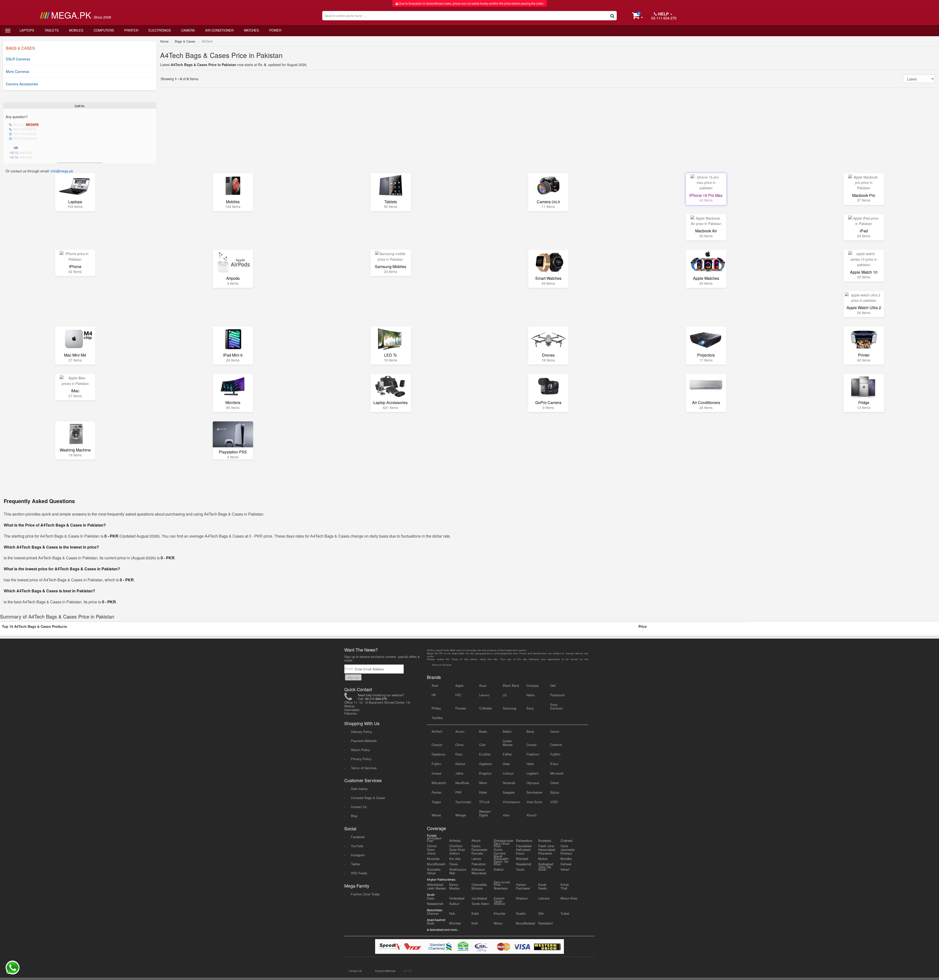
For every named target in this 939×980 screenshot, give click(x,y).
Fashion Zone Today (365, 894)
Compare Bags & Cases (368, 797)
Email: (350, 668)
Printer (131, 30)
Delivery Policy (361, 731)
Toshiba (437, 717)
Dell (553, 685)
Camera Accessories (22, 83)
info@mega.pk (62, 171)
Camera (188, 30)
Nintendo (509, 782)
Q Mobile (485, 708)
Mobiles (76, 30)
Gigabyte (485, 763)
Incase (436, 773)
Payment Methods (364, 740)
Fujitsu (436, 763)
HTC (458, 695)
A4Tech (437, 731)
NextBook (462, 782)
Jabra (459, 773)
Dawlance (438, 754)
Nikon (483, 782)
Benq (530, 731)
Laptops (27, 30)
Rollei (483, 792)
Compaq (532, 685)
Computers (104, 30)
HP (434, 695)
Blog (354, 815)
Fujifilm (555, 754)
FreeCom (532, 754)
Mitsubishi (439, 782)
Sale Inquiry (359, 788)
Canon (554, 731)
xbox (506, 815)
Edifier (507, 754)
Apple (459, 685)
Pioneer (460, 708)
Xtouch (531, 815)
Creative (556, 744)
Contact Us (359, 806)
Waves (436, 815)
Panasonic (557, 695)
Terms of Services (364, 768)
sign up (353, 677)
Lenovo (484, 695)
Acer (435, 685)
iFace (554, 763)
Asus (482, 685)
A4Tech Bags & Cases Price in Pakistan (221, 55)
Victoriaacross (511, 802)
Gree (506, 763)
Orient (554, 782)
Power (275, 30)
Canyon (437, 744)
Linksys (508, 773)
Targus (436, 802)
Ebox (459, 754)
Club (482, 744)
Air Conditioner (219, 30)
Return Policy (360, 749)
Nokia (530, 695)
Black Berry (511, 685)
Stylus (554, 792)
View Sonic (534, 802)
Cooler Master (508, 743)
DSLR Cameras (18, 58)
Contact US (355, 971)
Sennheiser (534, 792)
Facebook (358, 836)
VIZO (554, 802)
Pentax (437, 792)
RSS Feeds (359, 873)
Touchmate (463, 802)
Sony (530, 708)
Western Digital (485, 813)
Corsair (531, 744)
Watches (251, 30)
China (459, 744)
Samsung (509, 708)
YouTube (357, 846)
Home (164, 41)
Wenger (460, 815)
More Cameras (17, 71)
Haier (530, 763)
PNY (458, 792)
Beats (483, 731)
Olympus (532, 782)
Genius (460, 763)
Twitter (355, 864)
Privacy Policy (361, 758)
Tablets (52, 30)
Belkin (507, 731)
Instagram (358, 855)
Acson (459, 731)
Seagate (508, 792)
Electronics (159, 30)
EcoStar (485, 754)
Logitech (532, 773)
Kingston (485, 773)
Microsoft (556, 773)
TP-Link (484, 802)
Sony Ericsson (556, 706)
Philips (436, 708)
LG (505, 695)
